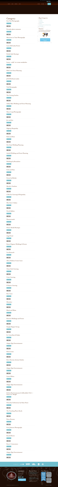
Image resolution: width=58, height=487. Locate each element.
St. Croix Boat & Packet (13, 335)
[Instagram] (8, 26)
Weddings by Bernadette (13, 161)
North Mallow (11, 211)
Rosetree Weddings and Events (15, 318)
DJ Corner (40, 19)
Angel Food (10, 236)
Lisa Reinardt (10, 252)
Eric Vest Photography (13, 21)
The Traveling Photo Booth (14, 411)
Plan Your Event (43, 0)
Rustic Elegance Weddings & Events (17, 244)
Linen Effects (10, 376)
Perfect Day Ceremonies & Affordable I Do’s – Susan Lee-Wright (20, 393)
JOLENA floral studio (13, 79)
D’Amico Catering (12, 285)
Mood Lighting (41, 22)
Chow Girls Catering (12, 269)
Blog (46, 0)
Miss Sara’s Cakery (12, 203)
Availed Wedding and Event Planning (17, 153)
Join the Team (48, 0)
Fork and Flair (11, 170)
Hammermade (11, 219)
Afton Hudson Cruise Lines (15, 260)
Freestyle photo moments (14, 29)
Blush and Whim (11, 310)
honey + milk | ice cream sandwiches (17, 62)
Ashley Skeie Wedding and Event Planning (19, 103)
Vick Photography (12, 87)
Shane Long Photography (14, 112)
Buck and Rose (11, 136)
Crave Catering (11, 277)
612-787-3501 (20, 475)
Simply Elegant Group (13, 327)
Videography (41, 26)
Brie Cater (10, 294)
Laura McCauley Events (13, 46)
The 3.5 (40, 23)
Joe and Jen (10, 120)
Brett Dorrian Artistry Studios (15, 360)
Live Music (40, 21)
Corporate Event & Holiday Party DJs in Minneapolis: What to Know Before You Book (33, 473)
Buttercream (10, 351)
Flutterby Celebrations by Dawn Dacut (17, 402)
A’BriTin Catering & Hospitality (16, 194)
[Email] (10, 26)
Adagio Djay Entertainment (14, 343)
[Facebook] (7, 26)
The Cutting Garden (12, 95)
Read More (9, 23)
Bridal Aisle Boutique (13, 54)
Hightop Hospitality (12, 128)
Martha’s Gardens (12, 186)
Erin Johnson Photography (14, 427)
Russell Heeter (11, 436)
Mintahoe (9, 302)
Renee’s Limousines (12, 444)
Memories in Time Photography (16, 37)
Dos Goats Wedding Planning (15, 145)
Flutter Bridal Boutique (13, 227)
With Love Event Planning (14, 70)
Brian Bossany (11, 419)
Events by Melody (11, 178)
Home (40, 0)
